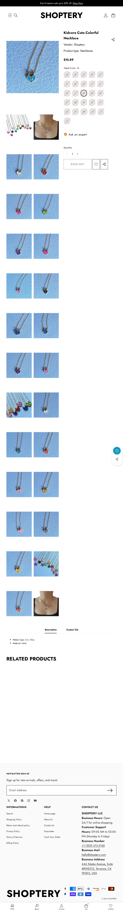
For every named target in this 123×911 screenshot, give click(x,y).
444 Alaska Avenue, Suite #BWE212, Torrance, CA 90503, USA (97, 868)
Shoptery (79, 44)
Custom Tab (72, 629)
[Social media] (117, 459)
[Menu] (10, 15)
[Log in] (105, 15)
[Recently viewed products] (117, 451)
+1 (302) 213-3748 (93, 846)
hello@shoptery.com (94, 855)
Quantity (68, 147)
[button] (113, 15)
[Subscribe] (110, 790)
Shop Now (78, 3)
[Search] (15, 15)
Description (51, 629)
